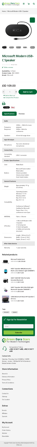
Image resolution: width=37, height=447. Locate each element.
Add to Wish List (10, 95)
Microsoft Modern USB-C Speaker (18, 11)
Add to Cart (27, 91)
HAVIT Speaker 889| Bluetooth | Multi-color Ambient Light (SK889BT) (23, 270)
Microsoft (10, 75)
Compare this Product (11, 98)
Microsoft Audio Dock (18, 259)
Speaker (15, 312)
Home (4, 11)
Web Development (25, 443)
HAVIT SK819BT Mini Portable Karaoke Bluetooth (20, 279)
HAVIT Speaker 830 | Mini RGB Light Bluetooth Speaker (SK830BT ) (22, 288)
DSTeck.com (19, 445)
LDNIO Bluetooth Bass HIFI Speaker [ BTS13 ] (22, 298)
